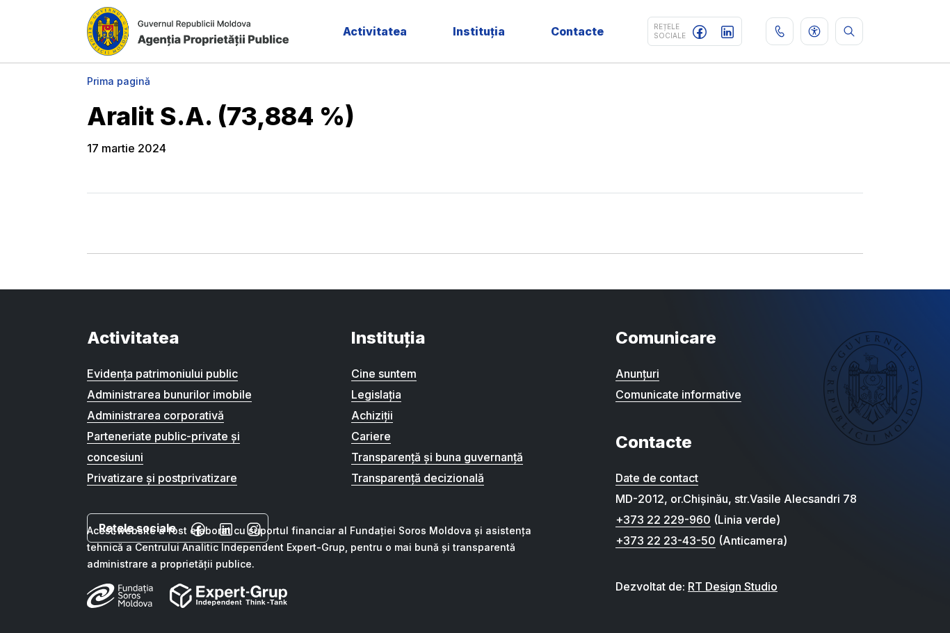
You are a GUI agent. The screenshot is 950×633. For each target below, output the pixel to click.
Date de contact (656, 478)
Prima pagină (118, 81)
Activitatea (375, 31)
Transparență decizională (417, 478)
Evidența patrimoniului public (162, 373)
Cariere (371, 436)
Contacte (577, 31)
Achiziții (372, 415)
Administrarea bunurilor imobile (169, 394)
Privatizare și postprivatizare (162, 478)
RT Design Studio (733, 586)
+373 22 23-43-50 (665, 540)
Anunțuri (637, 373)
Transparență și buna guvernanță (437, 457)
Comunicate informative (678, 394)
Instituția (479, 31)
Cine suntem (384, 373)
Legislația (376, 394)
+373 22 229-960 (663, 520)
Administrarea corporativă (155, 415)
